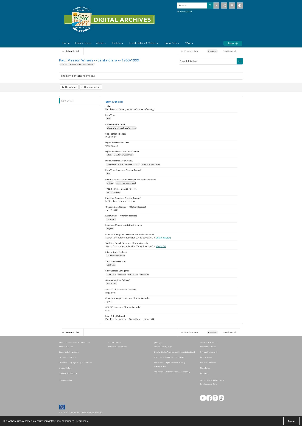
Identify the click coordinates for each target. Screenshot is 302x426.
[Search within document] (240, 61)
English (110, 228)
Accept (291, 421)
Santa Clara (111, 283)
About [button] (99, 43)
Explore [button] (116, 43)
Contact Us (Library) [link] (208, 352)
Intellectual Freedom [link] (68, 373)
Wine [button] (188, 43)
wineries (122, 274)
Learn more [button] (82, 421)
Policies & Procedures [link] (117, 347)
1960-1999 (111, 265)
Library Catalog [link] (65, 380)
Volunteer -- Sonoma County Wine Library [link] (172, 372)
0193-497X (111, 219)
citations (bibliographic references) (121, 128)
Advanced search (184, 11)
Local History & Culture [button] (142, 43)
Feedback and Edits (208, 384)
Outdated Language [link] (67, 357)
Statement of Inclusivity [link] (69, 352)
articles (110, 183)
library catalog (163, 237)
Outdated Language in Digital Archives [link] (75, 363)
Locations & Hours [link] (208, 347)
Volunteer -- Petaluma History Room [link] (169, 357)
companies (133, 274)
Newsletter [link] (205, 368)
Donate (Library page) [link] (163, 347)
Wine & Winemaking (151, 164)
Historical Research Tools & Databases (123, 164)
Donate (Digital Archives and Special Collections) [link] (174, 352)
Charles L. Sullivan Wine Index (120, 155)
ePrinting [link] (204, 373)
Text (109, 118)
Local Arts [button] (171, 43)
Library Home (83, 43)
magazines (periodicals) (126, 183)
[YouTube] (203, 398)
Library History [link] (65, 368)
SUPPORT (158, 343)
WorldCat (161, 246)
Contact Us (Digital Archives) (212, 380)
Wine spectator (113, 192)
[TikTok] (221, 398)
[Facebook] (209, 398)
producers (111, 274)
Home (66, 43)
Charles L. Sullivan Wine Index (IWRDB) (77, 64)
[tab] (79, 100)
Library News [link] (206, 357)
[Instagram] (215, 398)
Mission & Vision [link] (66, 347)
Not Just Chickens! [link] (208, 363)
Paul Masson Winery (116, 255)
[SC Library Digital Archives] (109, 19)
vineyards (144, 274)
